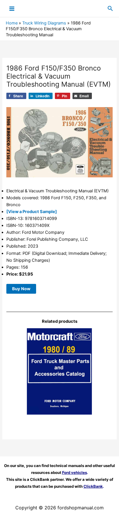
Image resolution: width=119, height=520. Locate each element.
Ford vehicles (74, 472)
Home (12, 23)
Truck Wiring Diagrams (44, 23)
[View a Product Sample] (31, 211)
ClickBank (93, 486)
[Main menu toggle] (12, 9)
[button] (110, 9)
